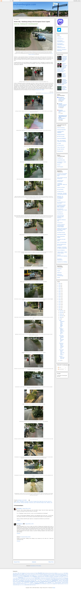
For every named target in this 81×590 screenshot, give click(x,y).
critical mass (66, 583)
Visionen (31, 583)
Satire (45, 502)
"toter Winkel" (15, 573)
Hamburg (22, 502)
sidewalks (48, 502)
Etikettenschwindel (22, 575)
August (61, 317)
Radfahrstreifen (55, 580)
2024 (60, 286)
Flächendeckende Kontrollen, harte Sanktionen (60, 216)
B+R (35, 573)
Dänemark (45, 574)
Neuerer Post (17, 561)
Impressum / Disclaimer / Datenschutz (62, 50)
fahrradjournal (59, 211)
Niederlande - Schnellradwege (60, 275)
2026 (60, 283)
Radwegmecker (60, 151)
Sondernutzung (26, 582)
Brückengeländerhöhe (61, 573)
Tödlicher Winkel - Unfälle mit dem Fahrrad (62, 253)
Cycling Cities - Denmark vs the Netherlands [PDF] (62, 194)
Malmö (31, 579)
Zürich (51, 583)
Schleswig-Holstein (60, 581)
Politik (66, 579)
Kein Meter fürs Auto (61, 232)
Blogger (54, 587)
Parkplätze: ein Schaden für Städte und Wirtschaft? (62, 248)
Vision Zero (27, 583)
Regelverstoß (53, 581)
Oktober (61, 314)
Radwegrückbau (44, 581)
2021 (60, 291)
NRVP (42, 579)
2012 (60, 306)
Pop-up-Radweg (27, 580)
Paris (59, 579)
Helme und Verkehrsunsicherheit (61, 47)
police (35, 502)
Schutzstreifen (65, 581)
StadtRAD (31, 582)
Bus (64, 573)
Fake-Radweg (63, 575)
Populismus (32, 580)
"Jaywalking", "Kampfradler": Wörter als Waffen (62, 184)
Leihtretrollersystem (16, 579)
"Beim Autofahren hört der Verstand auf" (62, 178)
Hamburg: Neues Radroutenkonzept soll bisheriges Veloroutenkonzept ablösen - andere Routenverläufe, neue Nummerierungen (62, 67)
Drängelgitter (41, 574)
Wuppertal (48, 583)
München (36, 579)
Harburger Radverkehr (61, 129)
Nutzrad (58, 164)
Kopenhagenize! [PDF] (61, 234)
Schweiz (14, 582)
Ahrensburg (28, 573)
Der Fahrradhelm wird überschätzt (61, 203)
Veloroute (49, 582)
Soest (22, 582)
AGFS (21, 573)
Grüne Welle (66, 576)
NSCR (45, 579)
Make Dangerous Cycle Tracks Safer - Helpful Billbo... (61, 323)
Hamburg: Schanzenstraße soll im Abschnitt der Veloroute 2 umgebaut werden (62, 82)
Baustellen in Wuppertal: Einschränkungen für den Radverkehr (62, 105)
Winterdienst (44, 583)
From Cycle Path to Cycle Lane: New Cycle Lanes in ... (61, 352)
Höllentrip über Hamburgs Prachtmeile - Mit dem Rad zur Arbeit (62, 229)
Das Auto (59, 200)
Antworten (18, 520)
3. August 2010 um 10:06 (29, 523)
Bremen (53, 573)
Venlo (53, 582)
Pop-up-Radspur (21, 580)
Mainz (29, 579)
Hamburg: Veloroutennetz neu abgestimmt (64, 88)
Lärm (26, 579)
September (62, 315)
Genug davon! (60, 222)
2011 (60, 307)
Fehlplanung (26, 576)
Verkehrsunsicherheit (16, 583)
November (62, 312)
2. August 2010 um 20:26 (26, 508)
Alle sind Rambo (60, 189)
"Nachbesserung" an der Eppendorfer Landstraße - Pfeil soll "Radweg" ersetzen (62, 59)
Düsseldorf (49, 574)
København (59, 272)
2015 (60, 301)
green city (49, 501)
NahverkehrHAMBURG (61, 138)
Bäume (18, 501)
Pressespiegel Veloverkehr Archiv (60, 44)
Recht (49, 581)
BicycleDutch (61, 97)
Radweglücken (38, 581)
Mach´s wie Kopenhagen (62, 242)
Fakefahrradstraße (20, 576)
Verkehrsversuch (23, 583)
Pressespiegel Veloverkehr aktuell (60, 41)
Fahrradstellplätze (46, 575)
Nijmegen (51, 579)
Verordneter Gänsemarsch (59, 259)
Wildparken (37, 583)
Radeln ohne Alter (43, 580)
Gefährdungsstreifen (40, 576)
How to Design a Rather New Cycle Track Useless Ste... (61, 330)
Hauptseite (59, 36)
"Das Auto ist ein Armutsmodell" (60, 181)
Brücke (56, 573)
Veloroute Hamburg (61, 127)
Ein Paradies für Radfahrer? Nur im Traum (62, 209)
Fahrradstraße (51, 575)
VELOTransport (60, 166)
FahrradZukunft (60, 213)
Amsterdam (59, 268)
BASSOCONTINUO (60, 134)
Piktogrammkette (62, 579)
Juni (60, 360)
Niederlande (48, 579)
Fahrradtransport (57, 575)
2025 (60, 285)
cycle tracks (31, 501)
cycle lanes (26, 501)
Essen (18, 575)
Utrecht (58, 277)
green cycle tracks (17, 502)
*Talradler (60, 103)
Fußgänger (34, 576)
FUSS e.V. (36, 575)
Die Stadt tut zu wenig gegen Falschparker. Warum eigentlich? (61, 206)
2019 (60, 294)
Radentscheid (49, 580)
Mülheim (33, 579)
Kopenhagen (26, 502)
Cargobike (22, 574)
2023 (60, 288)
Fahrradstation (40, 575)
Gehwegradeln (56, 576)
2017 (60, 298)
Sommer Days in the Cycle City (61, 357)
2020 (60, 293)
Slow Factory (19, 508)
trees (51, 502)
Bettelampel (47, 573)
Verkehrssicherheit (65, 582)
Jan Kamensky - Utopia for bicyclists (61, 162)
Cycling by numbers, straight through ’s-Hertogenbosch (62, 99)
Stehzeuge (41, 582)
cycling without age (16, 584)
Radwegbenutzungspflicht (29, 581)
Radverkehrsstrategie (40, 502)
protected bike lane (28, 584)
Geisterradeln (61, 576)
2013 (60, 304)
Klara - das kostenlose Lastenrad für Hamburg (61, 141)
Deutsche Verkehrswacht (31, 574)
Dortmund (37, 574)
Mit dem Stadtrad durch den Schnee (61, 245)
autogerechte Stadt (56, 583)
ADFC (18, 573)
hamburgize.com (20, 523)
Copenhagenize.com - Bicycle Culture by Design (62, 116)
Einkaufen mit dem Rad (64, 574)
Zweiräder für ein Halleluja (62, 261)
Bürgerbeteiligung (16, 574)
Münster (40, 579)
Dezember (62, 310)
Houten (58, 270)
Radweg (22, 581)
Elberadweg (15, 575)
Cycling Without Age (61, 159)
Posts (60, 367)
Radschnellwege (65, 580)
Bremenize (60, 110)
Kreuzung (53, 577)
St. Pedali (59, 143)
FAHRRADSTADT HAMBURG (60, 132)
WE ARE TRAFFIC (60, 149)
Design (26, 574)
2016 (60, 299)
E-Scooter (52, 574)
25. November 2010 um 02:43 (25, 536)
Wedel (34, 583)
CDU (20, 574)
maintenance (31, 502)
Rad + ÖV (37, 580)
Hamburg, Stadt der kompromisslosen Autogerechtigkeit (61, 225)
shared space (33, 584)
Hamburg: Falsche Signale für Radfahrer (64, 75)
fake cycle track (45, 501)
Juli (60, 318)
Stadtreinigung (36, 582)
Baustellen (40, 573)
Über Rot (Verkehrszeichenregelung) (62, 256)
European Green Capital (40, 89)
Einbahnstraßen (57, 574)
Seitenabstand (18, 582)
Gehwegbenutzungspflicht (49, 576)
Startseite (34, 561)
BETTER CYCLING (60, 136)
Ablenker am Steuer (61, 187)
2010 (60, 309)
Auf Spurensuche (60, 145)
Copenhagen (22, 501)
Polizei (14, 580)
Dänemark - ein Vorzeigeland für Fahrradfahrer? (60, 197)
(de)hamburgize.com (24, 4)
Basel (37, 573)
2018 (60, 296)
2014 (60, 302)
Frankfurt (30, 576)
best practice (61, 583)
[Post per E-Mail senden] (29, 500)
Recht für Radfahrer (61, 250)
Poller (17, 580)
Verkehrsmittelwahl (58, 582)
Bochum (50, 573)
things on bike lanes (61, 147)
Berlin (44, 573)
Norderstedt (56, 579)
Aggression (24, 573)
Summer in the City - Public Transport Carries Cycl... (61, 346)
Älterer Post (51, 561)
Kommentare (61, 369)
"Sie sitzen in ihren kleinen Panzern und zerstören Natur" (62, 174)
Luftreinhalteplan (22, 579)
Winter (41, 583)
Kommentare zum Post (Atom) (35, 565)
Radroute (60, 580)
